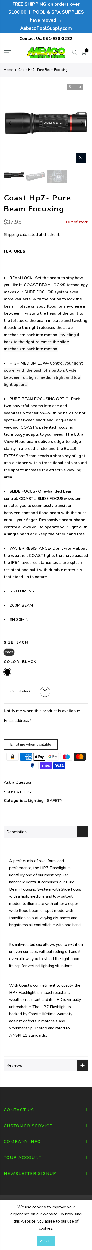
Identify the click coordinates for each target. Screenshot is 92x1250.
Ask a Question (18, 782)
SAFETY (54, 800)
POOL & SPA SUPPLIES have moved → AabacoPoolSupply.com (52, 20)
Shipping (11, 234)
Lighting (36, 800)
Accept (46, 1241)
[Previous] (10, 123)
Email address (18, 720)
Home (8, 70)
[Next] (82, 123)
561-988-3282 (57, 38)
